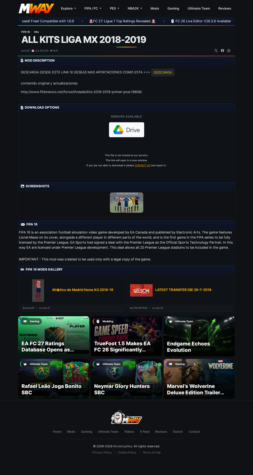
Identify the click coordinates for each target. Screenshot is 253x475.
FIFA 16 (25, 31)
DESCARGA (163, 72)
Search (178, 431)
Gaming (173, 8)
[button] (126, 129)
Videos (129, 431)
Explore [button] (67, 8)
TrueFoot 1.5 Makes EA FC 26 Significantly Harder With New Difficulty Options (122, 352)
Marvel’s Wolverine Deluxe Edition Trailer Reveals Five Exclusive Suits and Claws (195, 395)
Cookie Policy (127, 452)
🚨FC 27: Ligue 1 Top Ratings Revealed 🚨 (97, 21)
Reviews (224, 8)
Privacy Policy (102, 452)
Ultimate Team (199, 8)
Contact (194, 431)
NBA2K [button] (134, 8)
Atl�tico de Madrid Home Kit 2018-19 (82, 290)
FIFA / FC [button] (91, 8)
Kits (36, 31)
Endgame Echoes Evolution (188, 347)
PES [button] (113, 8)
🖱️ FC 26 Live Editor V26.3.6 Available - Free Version (187, 21)
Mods (155, 8)
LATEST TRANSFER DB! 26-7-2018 (183, 290)
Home (57, 431)
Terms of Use (151, 452)
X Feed (144, 431)
